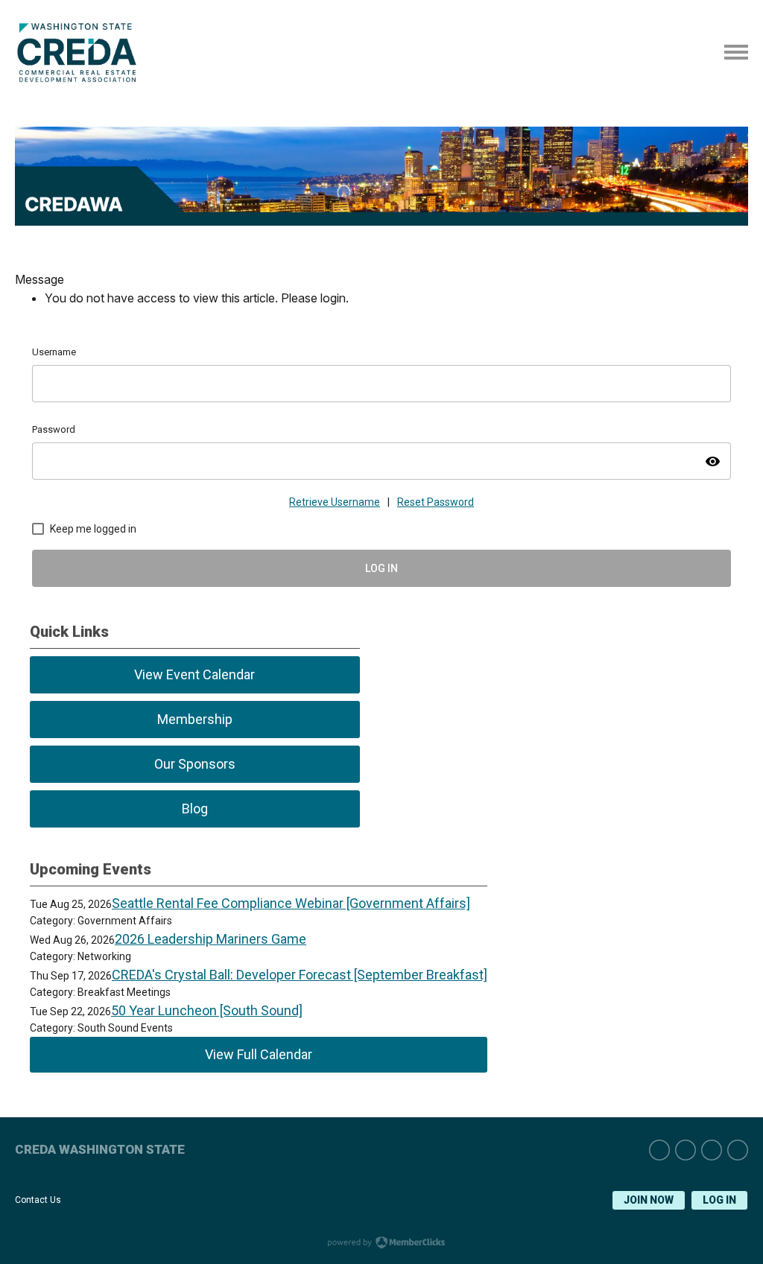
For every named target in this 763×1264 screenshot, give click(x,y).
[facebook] (711, 1150)
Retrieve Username (334, 502)
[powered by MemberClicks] (381, 1244)
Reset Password (435, 502)
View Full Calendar (258, 1054)
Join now (649, 1200)
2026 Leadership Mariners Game (210, 939)
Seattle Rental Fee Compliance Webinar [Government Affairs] (291, 903)
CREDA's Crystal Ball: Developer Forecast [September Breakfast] (299, 974)
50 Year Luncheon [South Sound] (207, 1010)
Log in (719, 1200)
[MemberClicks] (80, 79)
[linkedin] (659, 1150)
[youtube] (737, 1150)
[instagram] (685, 1150)
